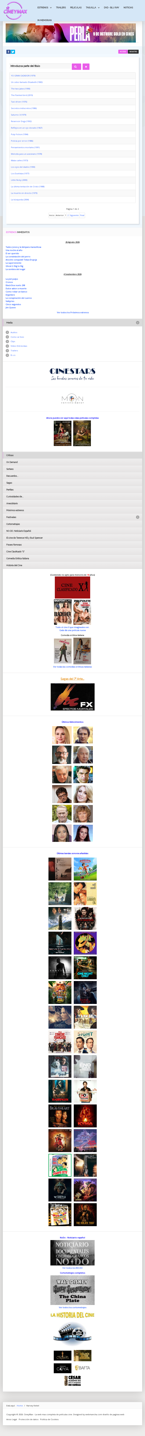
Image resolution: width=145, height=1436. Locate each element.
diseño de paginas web (113, 1414)
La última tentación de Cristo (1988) (27, 186)
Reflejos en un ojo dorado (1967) (26, 127)
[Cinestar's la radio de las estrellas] (72, 374)
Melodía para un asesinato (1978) (26, 154)
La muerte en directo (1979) (24, 193)
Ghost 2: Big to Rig (14, 266)
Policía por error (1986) (22, 140)
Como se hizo (17, 337)
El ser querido (12, 253)
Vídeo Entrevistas (19, 346)
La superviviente (13, 263)
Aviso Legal (11, 1419)
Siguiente (74, 215)
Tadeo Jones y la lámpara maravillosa (23, 247)
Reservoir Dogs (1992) (21, 121)
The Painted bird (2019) (22, 95)
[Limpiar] (86, 66)
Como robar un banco (16, 291)
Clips (13, 341)
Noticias (128, 7)
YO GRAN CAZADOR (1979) (23, 75)
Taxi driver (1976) (19, 101)
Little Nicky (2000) (19, 180)
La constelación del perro (18, 256)
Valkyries (10, 301)
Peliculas (76, 7)
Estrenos (42, 7)
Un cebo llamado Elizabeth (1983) (26, 82)
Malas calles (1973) (19, 160)
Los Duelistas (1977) (20, 173)
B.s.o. (13, 355)
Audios (14, 332)
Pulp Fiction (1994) (19, 134)
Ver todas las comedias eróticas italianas (72, 666)
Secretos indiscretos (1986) (24, 108)
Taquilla (91, 7)
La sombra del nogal (15, 269)
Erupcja (33, 259)
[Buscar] (76, 66)
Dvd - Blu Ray (111, 7)
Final (82, 215)
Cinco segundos (13, 304)
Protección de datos (28, 1419)
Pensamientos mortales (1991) (25, 147)
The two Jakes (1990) (20, 88)
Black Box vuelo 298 (15, 285)
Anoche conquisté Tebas (18, 259)
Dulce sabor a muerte (16, 288)
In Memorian (44, 20)
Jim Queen (11, 307)
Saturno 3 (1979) (18, 114)
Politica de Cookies (49, 1419)
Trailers (61, 7)
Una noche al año (14, 250)
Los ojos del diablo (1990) (23, 167)
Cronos (9, 282)
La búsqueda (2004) (20, 199)
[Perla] (71, 32)
